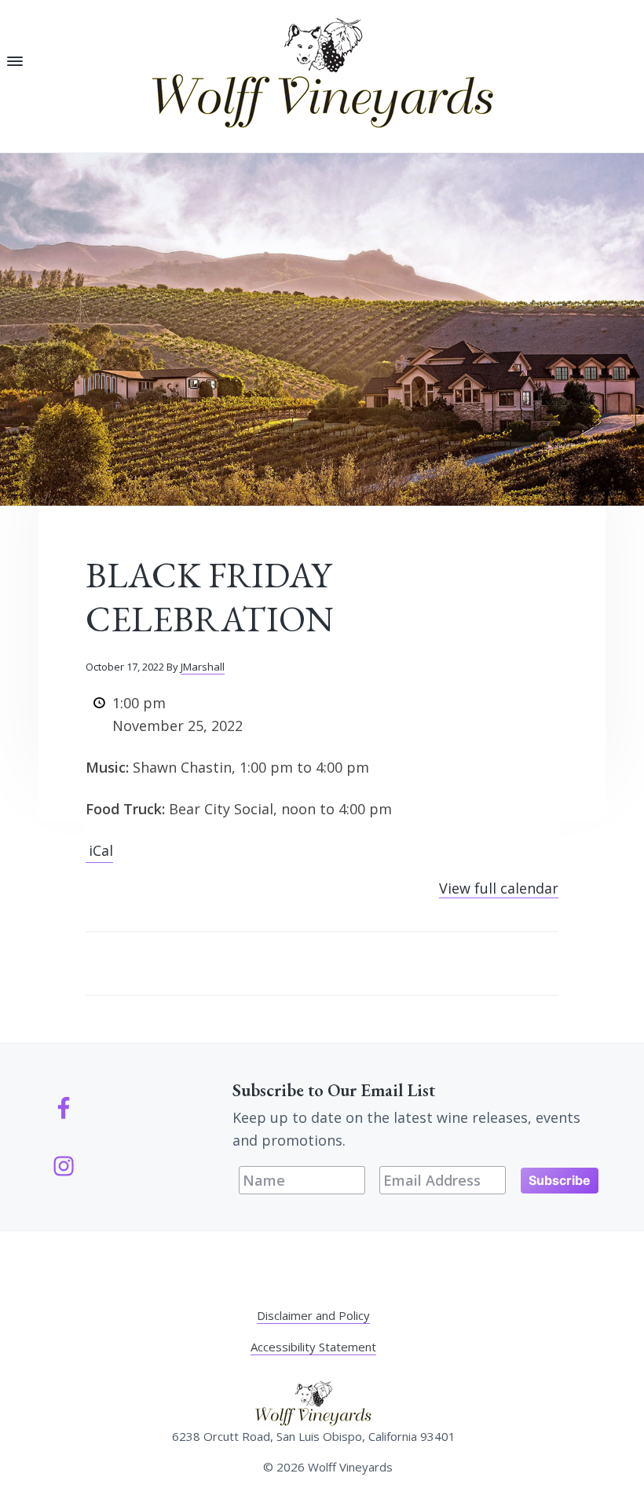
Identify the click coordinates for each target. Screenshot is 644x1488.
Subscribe (560, 1180)
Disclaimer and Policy (313, 1315)
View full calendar (498, 888)
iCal (101, 850)
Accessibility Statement (313, 1347)
